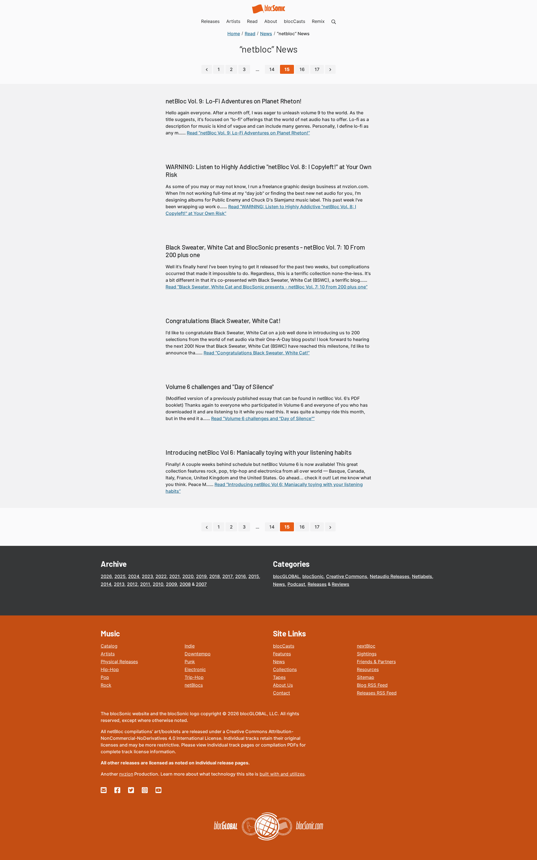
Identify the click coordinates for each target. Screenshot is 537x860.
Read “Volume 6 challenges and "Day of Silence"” (263, 418)
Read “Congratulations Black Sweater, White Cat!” (257, 353)
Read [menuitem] (252, 21)
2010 (158, 584)
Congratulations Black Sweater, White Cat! (223, 320)
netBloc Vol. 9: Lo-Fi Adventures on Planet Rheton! (234, 101)
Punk (190, 661)
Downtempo (198, 654)
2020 (188, 576)
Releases (317, 584)
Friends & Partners (376, 661)
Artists (108, 654)
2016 (240, 576)
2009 (171, 584)
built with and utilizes (282, 774)
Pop (105, 677)
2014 (106, 584)
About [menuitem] (270, 21)
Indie (190, 646)
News (279, 584)
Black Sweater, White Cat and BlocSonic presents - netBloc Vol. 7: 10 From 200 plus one (265, 251)
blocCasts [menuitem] (294, 21)
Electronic (195, 669)
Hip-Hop (110, 669)
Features (282, 654)
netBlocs (194, 685)
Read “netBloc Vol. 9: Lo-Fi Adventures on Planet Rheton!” (248, 133)
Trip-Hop (194, 677)
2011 (145, 584)
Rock (106, 685)
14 (271, 69)
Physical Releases (119, 661)
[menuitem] (333, 21)
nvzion (126, 774)
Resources (368, 669)
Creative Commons (346, 576)
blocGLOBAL (286, 576)
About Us (283, 685)
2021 (174, 576)
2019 (201, 576)
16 (302, 69)
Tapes (279, 677)
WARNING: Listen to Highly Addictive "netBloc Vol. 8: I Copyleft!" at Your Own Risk (268, 170)
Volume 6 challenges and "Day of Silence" (220, 386)
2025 (120, 576)
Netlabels (422, 576)
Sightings (366, 654)
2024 (133, 576)
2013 (119, 584)
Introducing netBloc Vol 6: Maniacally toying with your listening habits (259, 452)
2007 (201, 584)
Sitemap (365, 677)
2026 (106, 576)
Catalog (109, 646)
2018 (214, 576)
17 (317, 69)
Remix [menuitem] (318, 21)
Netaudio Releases (389, 576)
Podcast (296, 584)
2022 (161, 576)
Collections (285, 669)
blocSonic (313, 576)
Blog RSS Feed (372, 685)
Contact (281, 693)
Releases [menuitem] (210, 21)
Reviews (340, 584)
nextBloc (366, 646)
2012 (132, 584)
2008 (185, 584)
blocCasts (283, 646)
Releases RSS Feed (377, 693)
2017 (227, 576)
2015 (253, 576)
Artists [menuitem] (233, 21)
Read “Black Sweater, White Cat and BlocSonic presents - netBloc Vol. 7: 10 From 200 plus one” (267, 287)
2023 (147, 576)
